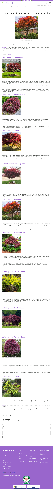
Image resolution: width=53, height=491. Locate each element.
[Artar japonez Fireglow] (11, 201)
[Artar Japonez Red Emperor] (11, 165)
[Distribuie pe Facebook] (8, 416)
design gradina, (27, 10)
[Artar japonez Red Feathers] (11, 309)
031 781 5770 (45, 5)
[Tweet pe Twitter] (7, 416)
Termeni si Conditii (32, 450)
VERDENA (5, 475)
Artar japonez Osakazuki (12, 130)
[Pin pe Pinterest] (10, 416)
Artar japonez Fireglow (11, 199)
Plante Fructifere (10, 5)
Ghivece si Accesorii (23, 6)
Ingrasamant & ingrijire (9, 6)
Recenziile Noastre (22, 453)
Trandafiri (24, 5)
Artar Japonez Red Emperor (13, 164)
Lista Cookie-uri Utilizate (32, 453)
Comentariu (4, 430)
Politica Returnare (31, 456)
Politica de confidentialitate (33, 452)
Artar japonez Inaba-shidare (13, 94)
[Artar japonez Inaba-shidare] (11, 96)
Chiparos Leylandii (43, 461)
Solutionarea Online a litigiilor (33, 461)
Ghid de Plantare (21, 459)
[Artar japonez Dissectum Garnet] (11, 233)
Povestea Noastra (21, 461)
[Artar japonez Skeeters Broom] (11, 338)
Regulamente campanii (32, 458)
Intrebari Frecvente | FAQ (23, 455)
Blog (20, 458)
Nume (3, 422)
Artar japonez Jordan (10, 377)
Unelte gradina (16, 6)
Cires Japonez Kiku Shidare (44, 462)
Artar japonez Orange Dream (13, 272)
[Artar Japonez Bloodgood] (11, 58)
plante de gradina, (33, 10)
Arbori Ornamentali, (15, 10)
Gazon (33, 5)
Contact (20, 450)
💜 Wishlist (49, 5)
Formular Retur (21, 456)
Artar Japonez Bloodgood (12, 57)
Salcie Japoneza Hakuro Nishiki (44, 450)
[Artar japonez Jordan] (11, 378)
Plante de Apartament (18, 5)
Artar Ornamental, (22, 10)
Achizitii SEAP (21, 452)
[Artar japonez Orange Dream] (11, 273)
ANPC (30, 459)
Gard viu (29, 5)
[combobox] (27, 3)
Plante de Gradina (4, 5)
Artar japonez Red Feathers (13, 308)
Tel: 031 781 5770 (4, 455)
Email (3, 426)
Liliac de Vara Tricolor (43, 452)
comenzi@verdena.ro (40, 5)
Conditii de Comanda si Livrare (33, 455)
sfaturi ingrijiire (38, 10)
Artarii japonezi (5, 47)
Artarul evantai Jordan (6, 400)
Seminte (3, 6)
